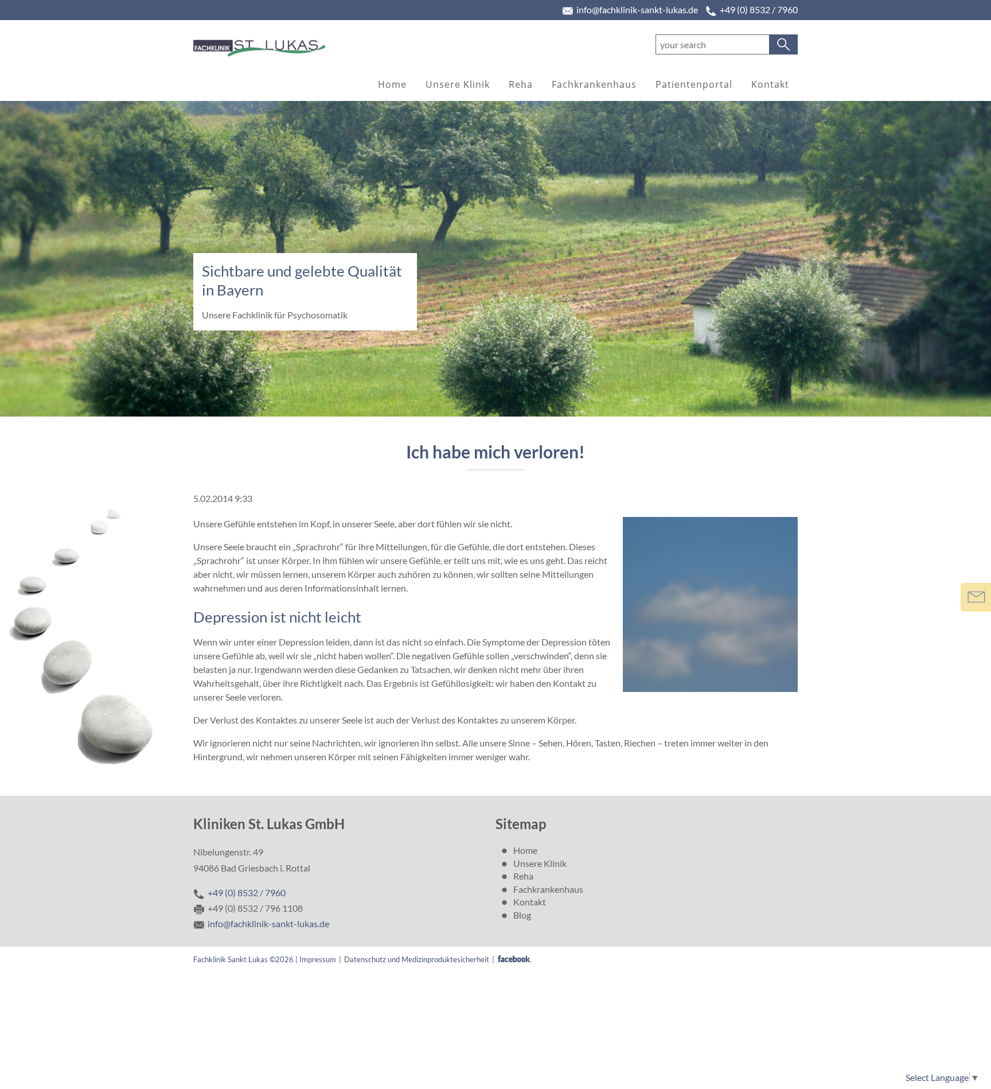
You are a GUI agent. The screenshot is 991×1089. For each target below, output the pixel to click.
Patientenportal (694, 84)
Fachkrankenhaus (594, 84)
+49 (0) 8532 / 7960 (759, 9)
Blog (522, 914)
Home (392, 84)
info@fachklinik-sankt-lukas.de (637, 9)
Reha (521, 84)
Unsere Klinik (458, 84)
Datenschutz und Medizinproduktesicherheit (416, 959)
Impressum (317, 959)
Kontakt (770, 84)
